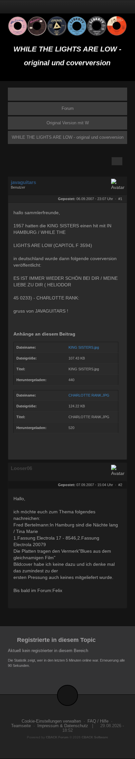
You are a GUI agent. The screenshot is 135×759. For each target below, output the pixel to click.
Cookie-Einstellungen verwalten (51, 721)
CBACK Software (95, 737)
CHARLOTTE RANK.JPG (88, 395)
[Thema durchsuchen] (117, 161)
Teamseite (21, 726)
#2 (120, 485)
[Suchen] (107, 6)
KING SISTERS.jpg (83, 347)
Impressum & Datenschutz (62, 726)
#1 (120, 199)
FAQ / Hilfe (97, 721)
